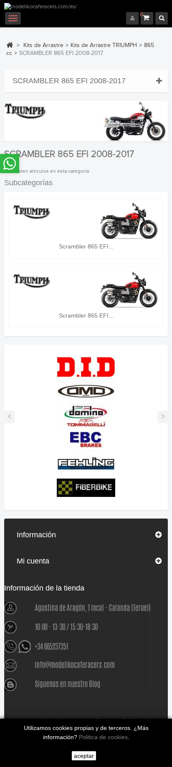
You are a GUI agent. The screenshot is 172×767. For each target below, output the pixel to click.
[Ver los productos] (86, 366)
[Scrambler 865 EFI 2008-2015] (86, 221)
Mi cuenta (33, 561)
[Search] (161, 18)
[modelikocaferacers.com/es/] (86, 7)
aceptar (84, 755)
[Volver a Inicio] (9, 45)
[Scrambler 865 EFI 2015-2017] (86, 290)
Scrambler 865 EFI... (86, 246)
